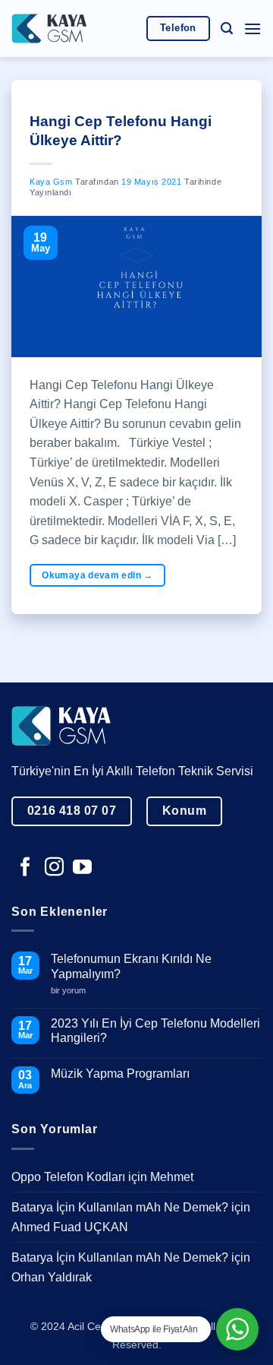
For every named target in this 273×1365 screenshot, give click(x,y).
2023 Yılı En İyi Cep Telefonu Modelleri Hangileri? (155, 1030)
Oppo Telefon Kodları (68, 1176)
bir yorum (74, 991)
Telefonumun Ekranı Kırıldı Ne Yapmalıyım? (131, 966)
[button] (227, 28)
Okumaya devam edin (97, 575)
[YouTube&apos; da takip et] (82, 868)
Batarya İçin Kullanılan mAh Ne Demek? (119, 1207)
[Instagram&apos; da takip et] (54, 868)
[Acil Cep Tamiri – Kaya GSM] (49, 28)
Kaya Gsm (51, 181)
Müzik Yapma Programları (120, 1073)
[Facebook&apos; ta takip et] (25, 868)
